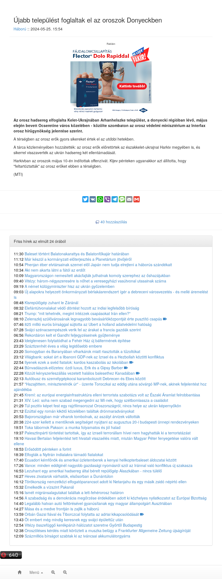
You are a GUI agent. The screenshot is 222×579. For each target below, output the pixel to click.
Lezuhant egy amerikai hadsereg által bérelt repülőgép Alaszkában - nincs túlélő (88, 470)
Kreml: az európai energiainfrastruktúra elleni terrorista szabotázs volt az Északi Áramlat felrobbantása (107, 394)
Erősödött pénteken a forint (42, 449)
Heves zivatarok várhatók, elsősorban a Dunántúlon (63, 476)
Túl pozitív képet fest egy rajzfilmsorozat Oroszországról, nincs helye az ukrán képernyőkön (97, 405)
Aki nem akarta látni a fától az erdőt (49, 270)
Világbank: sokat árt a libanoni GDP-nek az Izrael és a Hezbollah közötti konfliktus (89, 357)
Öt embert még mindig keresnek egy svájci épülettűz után (68, 519)
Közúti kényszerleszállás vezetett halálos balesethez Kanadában (75, 373)
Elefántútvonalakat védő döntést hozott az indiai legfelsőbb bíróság (76, 308)
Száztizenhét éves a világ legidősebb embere (58, 346)
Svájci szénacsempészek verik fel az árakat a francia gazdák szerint (77, 329)
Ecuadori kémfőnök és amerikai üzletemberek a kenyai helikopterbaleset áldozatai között (95, 460)
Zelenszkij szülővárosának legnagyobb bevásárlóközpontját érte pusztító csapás (88, 319)
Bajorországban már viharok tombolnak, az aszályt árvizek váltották (77, 416)
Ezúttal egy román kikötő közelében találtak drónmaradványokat (74, 411)
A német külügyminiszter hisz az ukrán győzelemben (64, 286)
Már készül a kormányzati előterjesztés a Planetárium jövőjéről (73, 259)
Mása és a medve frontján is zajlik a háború (56, 508)
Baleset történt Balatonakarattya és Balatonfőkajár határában (71, 253)
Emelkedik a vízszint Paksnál (44, 487)
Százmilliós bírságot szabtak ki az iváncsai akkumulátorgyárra (72, 536)
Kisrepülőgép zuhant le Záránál (46, 302)
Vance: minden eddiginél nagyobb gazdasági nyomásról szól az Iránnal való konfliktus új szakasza (103, 465)
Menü (35, 572)
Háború (20, 28)
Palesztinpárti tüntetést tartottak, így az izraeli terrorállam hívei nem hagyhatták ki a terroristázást (102, 432)
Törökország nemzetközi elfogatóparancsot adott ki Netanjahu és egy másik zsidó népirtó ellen (100, 481)
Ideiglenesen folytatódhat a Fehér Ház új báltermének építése (72, 340)
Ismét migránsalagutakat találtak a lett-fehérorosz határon (69, 492)
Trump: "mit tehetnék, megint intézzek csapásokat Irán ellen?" (72, 313)
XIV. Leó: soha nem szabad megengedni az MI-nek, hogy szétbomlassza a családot (91, 400)
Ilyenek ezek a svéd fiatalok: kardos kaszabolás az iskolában (71, 362)
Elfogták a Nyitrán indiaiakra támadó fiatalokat (58, 454)
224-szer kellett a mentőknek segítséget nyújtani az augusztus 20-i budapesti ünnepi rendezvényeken (106, 422)
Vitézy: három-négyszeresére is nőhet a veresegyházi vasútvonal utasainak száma (90, 281)
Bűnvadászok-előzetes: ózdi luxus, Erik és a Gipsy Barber (69, 367)
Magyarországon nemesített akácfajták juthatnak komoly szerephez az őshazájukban (92, 275)
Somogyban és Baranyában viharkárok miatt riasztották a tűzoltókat (77, 351)
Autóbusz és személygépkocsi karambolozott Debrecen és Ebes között (80, 378)
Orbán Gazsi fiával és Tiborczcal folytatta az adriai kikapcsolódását (77, 514)
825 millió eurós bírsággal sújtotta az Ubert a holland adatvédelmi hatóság (83, 324)
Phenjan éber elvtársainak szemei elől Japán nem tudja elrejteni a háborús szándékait (93, 264)
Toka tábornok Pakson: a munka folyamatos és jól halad (67, 427)
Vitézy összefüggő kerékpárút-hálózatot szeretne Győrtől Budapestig (78, 525)
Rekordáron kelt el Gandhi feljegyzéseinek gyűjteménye (67, 335)
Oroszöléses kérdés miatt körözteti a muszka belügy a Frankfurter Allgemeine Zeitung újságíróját (102, 530)
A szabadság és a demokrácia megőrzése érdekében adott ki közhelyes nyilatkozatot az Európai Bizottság (110, 498)
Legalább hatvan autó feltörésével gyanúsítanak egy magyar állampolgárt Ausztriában (93, 503)
